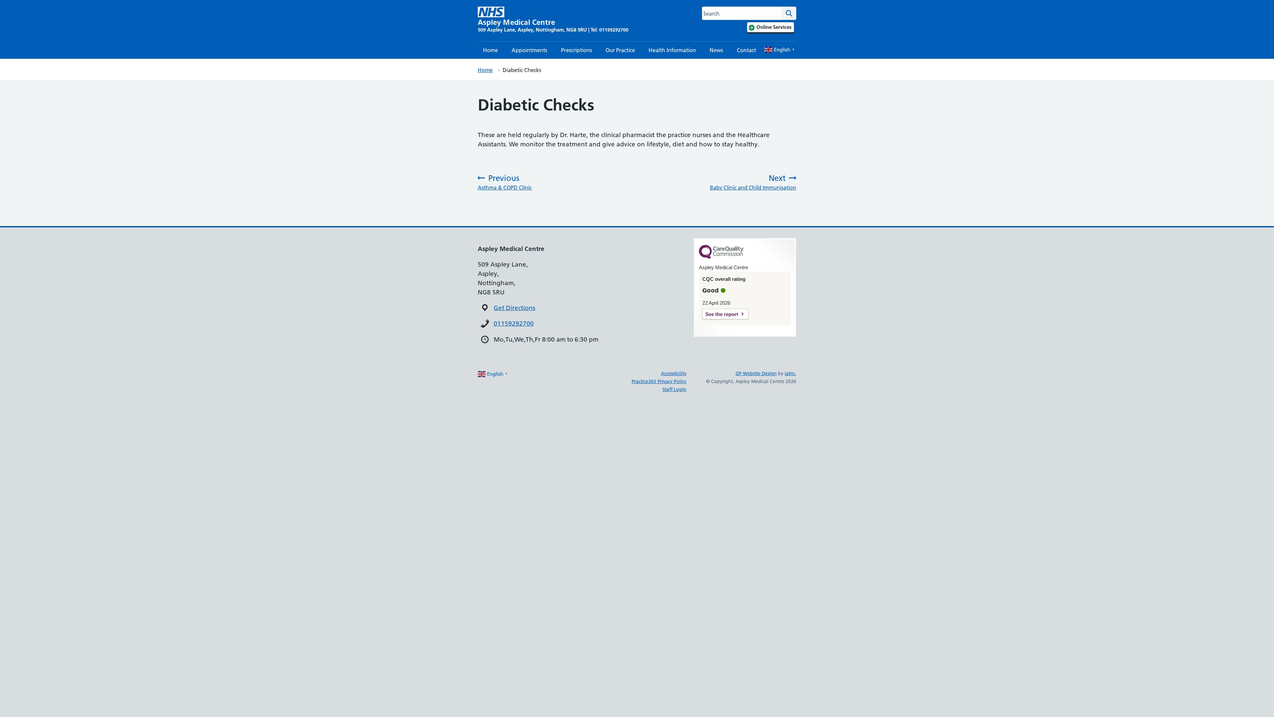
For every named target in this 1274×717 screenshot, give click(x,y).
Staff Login (674, 389)
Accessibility (673, 373)
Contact (746, 50)
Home (490, 50)
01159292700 (514, 323)
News (716, 50)
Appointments (529, 50)
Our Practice (620, 50)
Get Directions (514, 308)
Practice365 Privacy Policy (659, 381)
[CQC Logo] (721, 257)
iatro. (790, 373)
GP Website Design (756, 373)
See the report (721, 314)
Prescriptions (576, 50)
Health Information (672, 50)
